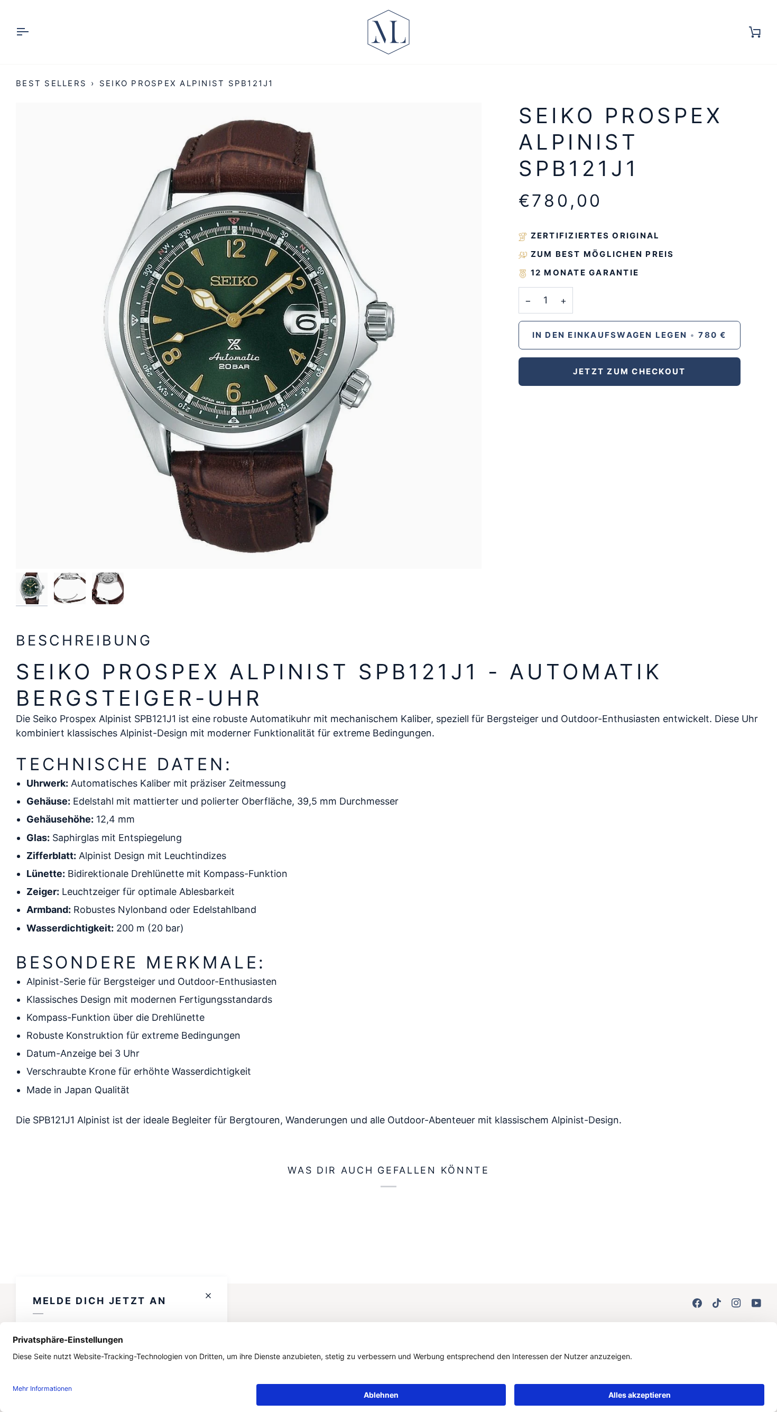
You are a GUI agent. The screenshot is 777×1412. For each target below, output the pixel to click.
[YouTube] (756, 1303)
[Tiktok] (717, 1303)
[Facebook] (697, 1303)
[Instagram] (736, 1303)
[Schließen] (212, 1296)
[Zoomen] (35, 549)
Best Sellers (51, 83)
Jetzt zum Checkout (629, 371)
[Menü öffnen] (32, 32)
